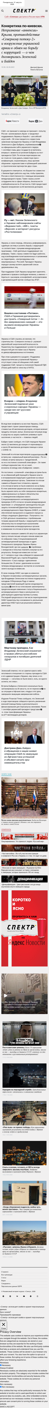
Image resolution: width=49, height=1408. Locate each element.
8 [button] (33, 1016)
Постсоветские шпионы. (24, 1050)
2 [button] (12, 1016)
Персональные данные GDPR (11, 1286)
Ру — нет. (22, 226)
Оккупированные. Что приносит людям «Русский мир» (22, 841)
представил (35, 709)
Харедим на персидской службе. (24, 1090)
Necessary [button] (4, 1362)
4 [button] (19, 1016)
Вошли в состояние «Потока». (23, 320)
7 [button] (29, 1016)
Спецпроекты (6, 829)
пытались (5, 586)
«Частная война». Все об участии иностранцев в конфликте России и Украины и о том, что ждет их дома (23, 854)
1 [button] (9, 1016)
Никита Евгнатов (36, 69)
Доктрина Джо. (21, 755)
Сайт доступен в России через (25, 16)
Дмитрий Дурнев (36, 67)
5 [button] (23, 1016)
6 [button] (26, 1016)
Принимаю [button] (4, 1314)
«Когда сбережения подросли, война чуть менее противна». (22, 1209)
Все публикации (6, 1275)
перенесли (36, 688)
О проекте (4, 1272)
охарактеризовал (38, 454)
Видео (3, 1280)
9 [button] (36, 1016)
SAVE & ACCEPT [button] (7, 1406)
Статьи (3, 1278)
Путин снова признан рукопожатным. (23, 822)
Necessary (6, 1365)
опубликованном (32, 144)
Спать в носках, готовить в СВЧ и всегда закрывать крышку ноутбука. (22, 1169)
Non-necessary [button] (6, 1384)
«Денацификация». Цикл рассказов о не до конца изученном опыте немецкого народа (20, 885)
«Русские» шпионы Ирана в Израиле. (24, 1250)
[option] (24, 994)
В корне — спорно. (22, 407)
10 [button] (40, 1016)
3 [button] (16, 1016)
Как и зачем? (5, 1312)
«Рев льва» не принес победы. (23, 1129)
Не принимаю (15, 1314)
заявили (25, 547)
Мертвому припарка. (22, 654)
